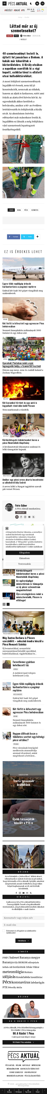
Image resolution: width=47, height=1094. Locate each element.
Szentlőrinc (36, 977)
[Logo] (18, 3)
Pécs (16, 36)
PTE (5, 987)
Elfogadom (24, 553)
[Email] (17, 517)
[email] (27, 893)
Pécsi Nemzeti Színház (11, 634)
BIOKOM (22, 962)
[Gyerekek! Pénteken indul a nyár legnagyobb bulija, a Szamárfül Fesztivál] (23, 348)
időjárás (9, 977)
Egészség (6, 585)
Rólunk (23, 872)
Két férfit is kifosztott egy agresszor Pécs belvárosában (23, 325)
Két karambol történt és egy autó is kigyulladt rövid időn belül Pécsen (20, 404)
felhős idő (7, 967)
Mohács (28, 972)
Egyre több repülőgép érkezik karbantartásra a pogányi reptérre (19, 285)
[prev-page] (4, 604)
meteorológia (13, 972)
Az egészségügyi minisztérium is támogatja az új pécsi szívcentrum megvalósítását (29, 585)
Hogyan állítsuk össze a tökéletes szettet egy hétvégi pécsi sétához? (28, 737)
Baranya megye (30, 957)
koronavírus (21, 982)
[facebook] (16, 893)
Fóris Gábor (21, 505)
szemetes (34, 210)
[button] (7, 528)
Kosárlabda (23, 977)
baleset (14, 957)
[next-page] (8, 604)
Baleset (6, 399)
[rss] (31, 893)
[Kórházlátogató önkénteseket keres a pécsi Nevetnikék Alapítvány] (23, 425)
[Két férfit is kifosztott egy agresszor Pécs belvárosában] (23, 309)
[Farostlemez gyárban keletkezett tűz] (7, 664)
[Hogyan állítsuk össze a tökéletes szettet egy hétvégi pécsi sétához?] (7, 736)
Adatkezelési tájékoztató (16, 547)
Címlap (20, 17)
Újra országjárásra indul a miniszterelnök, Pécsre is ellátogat (29, 597)
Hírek (5, 359)
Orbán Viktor (32, 967)
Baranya (8, 962)
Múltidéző (7, 476)
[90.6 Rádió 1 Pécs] (23, 1017)
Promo (16, 744)
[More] (37, 236)
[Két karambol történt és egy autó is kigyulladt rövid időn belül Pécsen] (23, 388)
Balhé (17, 10)
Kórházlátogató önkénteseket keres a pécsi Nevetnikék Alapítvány (21, 441)
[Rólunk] (23, 856)
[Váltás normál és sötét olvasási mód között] (31, 3)
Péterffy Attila (15, 987)
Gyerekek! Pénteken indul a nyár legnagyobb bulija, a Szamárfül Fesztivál (22, 364)
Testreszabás (24, 564)
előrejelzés (33, 962)
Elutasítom (24, 558)
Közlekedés (7, 280)
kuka (19, 210)
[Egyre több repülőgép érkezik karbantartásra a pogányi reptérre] (23, 269)
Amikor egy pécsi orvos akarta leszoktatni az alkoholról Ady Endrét (23, 481)
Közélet (9, 10)
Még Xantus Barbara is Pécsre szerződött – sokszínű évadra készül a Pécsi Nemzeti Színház (23, 641)
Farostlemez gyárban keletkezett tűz (24, 663)
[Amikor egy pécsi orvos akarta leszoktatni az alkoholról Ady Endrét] (23, 465)
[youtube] (23, 893)
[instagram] (20, 893)
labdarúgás (37, 982)
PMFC (6, 957)
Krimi (5, 319)
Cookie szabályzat (34, 547)
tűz (16, 962)
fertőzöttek (19, 967)
